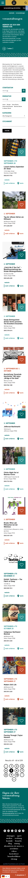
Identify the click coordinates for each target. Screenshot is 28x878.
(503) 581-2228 (8, 641)
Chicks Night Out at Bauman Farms (11, 473)
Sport (19, 836)
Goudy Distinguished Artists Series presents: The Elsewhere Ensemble (13, 322)
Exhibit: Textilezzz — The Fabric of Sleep (13, 580)
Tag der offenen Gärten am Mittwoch (14, 218)
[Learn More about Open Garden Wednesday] (14, 200)
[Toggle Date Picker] (24, 91)
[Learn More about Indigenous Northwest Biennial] (14, 612)
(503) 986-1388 (8, 385)
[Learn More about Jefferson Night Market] (14, 409)
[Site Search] (26, 3)
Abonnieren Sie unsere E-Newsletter (14, 847)
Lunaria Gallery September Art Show (14, 168)
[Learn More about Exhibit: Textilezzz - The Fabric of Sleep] (14, 560)
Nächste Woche (18, 106)
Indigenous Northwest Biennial (12, 633)
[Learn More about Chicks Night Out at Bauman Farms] (14, 455)
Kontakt (9, 841)
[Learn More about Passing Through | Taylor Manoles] (14, 716)
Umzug (17, 843)
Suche (7, 131)
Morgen (9, 104)
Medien (9, 838)
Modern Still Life (10, 684)
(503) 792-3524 (8, 481)
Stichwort (7, 121)
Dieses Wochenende (7, 106)
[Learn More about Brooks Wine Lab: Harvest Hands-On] (14, 506)
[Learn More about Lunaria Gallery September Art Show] (14, 147)
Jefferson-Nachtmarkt (12, 426)
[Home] (14, 2)
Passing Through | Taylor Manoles (13, 736)
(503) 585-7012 (8, 588)
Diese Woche (15, 104)
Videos (14, 851)
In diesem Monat (6, 108)
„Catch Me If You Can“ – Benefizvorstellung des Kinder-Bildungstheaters (13, 269)
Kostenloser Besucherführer (14, 855)
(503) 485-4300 (8, 278)
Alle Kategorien (7, 116)
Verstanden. (14, 872)
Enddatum (6, 96)
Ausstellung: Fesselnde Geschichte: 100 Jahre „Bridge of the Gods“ (12, 376)
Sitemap (14, 859)
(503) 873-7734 (8, 175)
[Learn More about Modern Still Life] (14, 665)
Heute (4, 104)
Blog (10, 843)
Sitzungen (11, 836)
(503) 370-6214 (8, 330)
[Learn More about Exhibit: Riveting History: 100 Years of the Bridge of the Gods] (14, 355)
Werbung (18, 838)
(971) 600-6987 (8, 226)
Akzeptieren (20, 875)
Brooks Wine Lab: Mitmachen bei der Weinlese (11, 525)
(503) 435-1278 (8, 535)
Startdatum (7, 88)
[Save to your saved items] (21, 152)
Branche (18, 841)
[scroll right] (27, 8)
